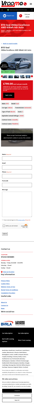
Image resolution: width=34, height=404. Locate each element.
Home (3, 30)
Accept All (17, 391)
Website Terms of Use (8, 287)
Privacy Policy (5, 281)
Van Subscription (23, 333)
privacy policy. (21, 220)
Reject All (17, 400)
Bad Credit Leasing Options (8, 340)
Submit (5, 234)
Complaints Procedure (8, 293)
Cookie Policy (5, 284)
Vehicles (8, 30)
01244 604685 (25, 4)
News (3, 308)
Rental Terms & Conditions (9, 290)
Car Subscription (7, 333)
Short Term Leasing (24, 340)
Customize (17, 395)
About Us (4, 302)
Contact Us (4, 305)
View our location (8, 272)
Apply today (8, 95)
